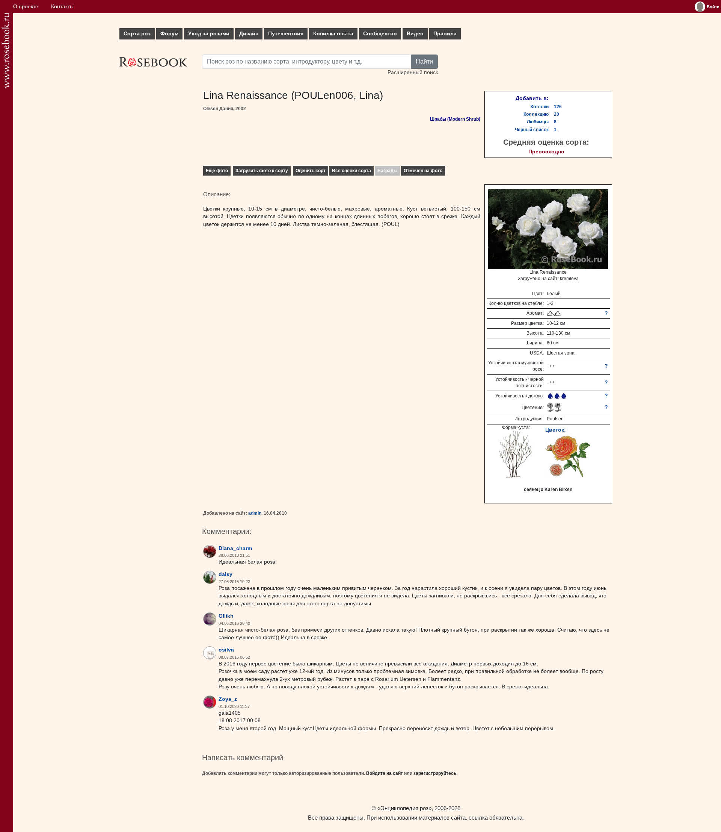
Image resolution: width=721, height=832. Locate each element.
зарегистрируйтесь (434, 773)
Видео (415, 33)
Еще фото (217, 170)
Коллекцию (536, 114)
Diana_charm (235, 548)
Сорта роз (137, 33)
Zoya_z (228, 699)
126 (558, 107)
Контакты (62, 6)
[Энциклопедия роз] (5, 50)
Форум (169, 33)
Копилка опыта (333, 33)
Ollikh (226, 616)
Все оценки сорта (351, 170)
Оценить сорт (311, 170)
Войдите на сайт (384, 773)
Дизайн (248, 33)
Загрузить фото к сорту (261, 170)
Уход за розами (208, 33)
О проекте (25, 6)
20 (556, 114)
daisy (225, 574)
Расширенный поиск (413, 72)
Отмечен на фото (423, 170)
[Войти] (700, 7)
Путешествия (285, 33)
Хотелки (539, 107)
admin (254, 513)
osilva (226, 650)
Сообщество (380, 33)
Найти (424, 61)
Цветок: (555, 430)
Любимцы (538, 122)
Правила (445, 33)
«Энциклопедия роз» (404, 808)
